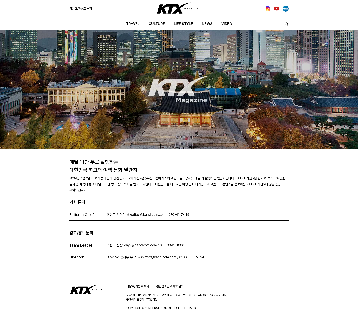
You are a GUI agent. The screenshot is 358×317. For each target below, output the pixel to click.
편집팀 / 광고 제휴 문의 (170, 286)
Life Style (183, 23)
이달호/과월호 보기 (80, 8)
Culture (157, 23)
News (207, 23)
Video (226, 23)
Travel (133, 23)
